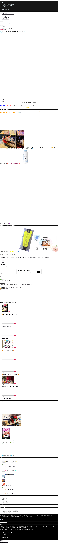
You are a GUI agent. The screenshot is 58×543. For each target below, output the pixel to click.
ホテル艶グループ (21, 257)
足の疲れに (39, 257)
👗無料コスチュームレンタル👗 (9, 474)
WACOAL (3, 257)
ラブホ (25, 257)
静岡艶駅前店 (23, 529)
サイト (1, 276)
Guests (28, 270)
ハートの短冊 (55, 526)
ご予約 (5, 9)
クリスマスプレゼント (36, 526)
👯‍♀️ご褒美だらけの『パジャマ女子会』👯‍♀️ (9, 440)
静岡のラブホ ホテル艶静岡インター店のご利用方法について (11, 510)
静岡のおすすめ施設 (5, 501)
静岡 (5, 529)
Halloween (2, 526)
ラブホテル (27, 257)
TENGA (14, 526)
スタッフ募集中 (45, 526)
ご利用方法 (27, 526)
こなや (25, 526)
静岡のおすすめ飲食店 (5, 502)
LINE (3, 526)
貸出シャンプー (36, 257)
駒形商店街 (32, 529)
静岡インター (8, 529)
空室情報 (5, 8)
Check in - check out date (21, 270)
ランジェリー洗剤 (31, 257)
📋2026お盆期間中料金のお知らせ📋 (10, 466)
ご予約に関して (4, 512)
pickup (1, 257)
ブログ (4, 6)
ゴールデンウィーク (41, 526)
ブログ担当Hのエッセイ (5, 498)
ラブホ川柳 (31, 527)
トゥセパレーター (10, 257)
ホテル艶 (17, 257)
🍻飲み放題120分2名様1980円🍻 (9, 489)
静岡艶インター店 (20, 529)
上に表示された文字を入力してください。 (6, 280)
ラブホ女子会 (28, 527)
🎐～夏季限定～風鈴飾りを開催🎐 (8, 455)
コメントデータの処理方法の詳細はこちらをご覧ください (27, 284)
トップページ (4, 3)
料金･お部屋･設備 (8, 4)
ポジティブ (14, 257)
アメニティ (6, 257)
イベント (3, 496)
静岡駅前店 (47, 257)
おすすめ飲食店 (23, 526)
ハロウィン (53, 526)
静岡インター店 (43, 257)
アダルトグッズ (30, 526)
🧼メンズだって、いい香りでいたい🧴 (10, 470)
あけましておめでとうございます (18, 526)
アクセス (4, 16)
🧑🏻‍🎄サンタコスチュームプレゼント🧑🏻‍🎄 (10, 493)
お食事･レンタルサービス (7, 5)
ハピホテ (50, 526)
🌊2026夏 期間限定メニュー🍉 (12, 462)
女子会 (3, 499)
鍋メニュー (3, 529)
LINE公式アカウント (7, 526)
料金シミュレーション (5, 536)
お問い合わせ (5, 17)
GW (0, 526)
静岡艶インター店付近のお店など (9, 485)
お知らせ (3, 497)
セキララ (49, 526)
